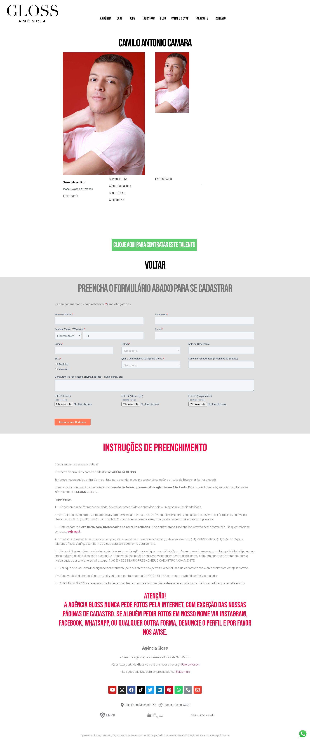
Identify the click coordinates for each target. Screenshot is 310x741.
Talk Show (148, 18)
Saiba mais (183, 671)
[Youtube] (112, 690)
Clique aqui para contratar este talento (154, 245)
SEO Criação (189, 735)
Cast (120, 18)
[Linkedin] (160, 690)
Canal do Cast (179, 18)
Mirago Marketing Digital (107, 735)
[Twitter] (150, 690)
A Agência (105, 18)
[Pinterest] (169, 690)
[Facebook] (131, 690)
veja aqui (74, 531)
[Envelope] (198, 690)
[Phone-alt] (188, 690)
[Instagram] (122, 690)
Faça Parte (202, 18)
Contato (220, 18)
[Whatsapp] (179, 690)
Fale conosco (190, 664)
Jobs (132, 18)
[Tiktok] (141, 690)
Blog (163, 18)
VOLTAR (155, 265)
